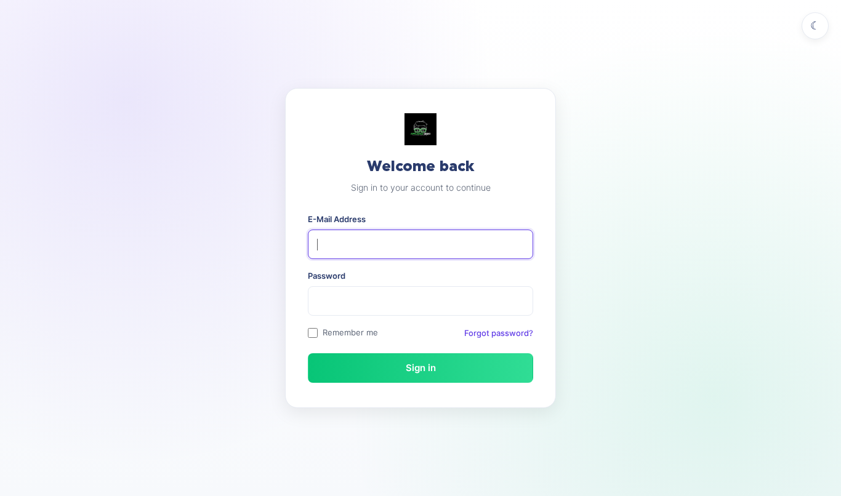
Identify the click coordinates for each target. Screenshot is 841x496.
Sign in (421, 368)
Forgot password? (498, 333)
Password (326, 276)
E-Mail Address (337, 219)
